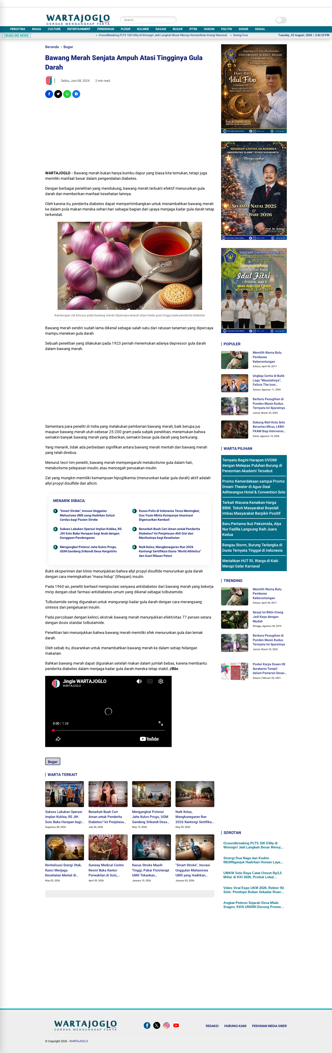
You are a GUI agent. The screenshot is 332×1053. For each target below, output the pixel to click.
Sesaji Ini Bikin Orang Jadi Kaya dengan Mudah (268, 616)
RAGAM (161, 29)
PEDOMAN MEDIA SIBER (269, 1026)
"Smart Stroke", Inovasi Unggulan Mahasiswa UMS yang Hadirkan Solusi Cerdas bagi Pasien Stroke (87, 515)
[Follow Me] (156, 1029)
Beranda (52, 47)
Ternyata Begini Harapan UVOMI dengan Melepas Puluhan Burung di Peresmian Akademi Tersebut (252, 465)
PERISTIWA (17, 29)
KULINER (143, 29)
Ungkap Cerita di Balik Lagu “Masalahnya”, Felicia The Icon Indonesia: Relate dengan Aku (268, 380)
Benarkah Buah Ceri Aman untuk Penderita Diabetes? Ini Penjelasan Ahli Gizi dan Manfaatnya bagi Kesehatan (169, 533)
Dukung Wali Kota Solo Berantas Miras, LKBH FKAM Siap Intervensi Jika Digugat (269, 427)
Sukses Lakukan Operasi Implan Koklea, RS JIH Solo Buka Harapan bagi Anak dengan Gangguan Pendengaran (91, 533)
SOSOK (243, 29)
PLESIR (125, 29)
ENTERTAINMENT (79, 29)
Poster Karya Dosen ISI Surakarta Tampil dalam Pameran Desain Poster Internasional (269, 668)
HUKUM (209, 29)
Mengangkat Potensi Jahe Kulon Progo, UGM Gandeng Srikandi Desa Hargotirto (88, 549)
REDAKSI (212, 1026)
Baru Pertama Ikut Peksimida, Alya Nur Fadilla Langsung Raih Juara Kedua (251, 529)
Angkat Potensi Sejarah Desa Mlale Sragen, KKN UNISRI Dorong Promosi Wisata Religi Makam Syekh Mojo (253, 905)
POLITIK (226, 29)
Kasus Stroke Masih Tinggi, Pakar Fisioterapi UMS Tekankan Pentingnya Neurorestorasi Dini (150, 870)
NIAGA (36, 29)
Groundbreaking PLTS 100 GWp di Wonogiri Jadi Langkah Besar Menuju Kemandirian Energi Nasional (130, 35)
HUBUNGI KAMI (235, 1026)
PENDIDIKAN (105, 29)
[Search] (172, 20)
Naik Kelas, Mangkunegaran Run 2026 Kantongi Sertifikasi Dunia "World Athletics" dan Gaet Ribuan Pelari (170, 551)
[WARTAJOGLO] (78, 23)
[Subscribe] (176, 1029)
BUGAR (177, 29)
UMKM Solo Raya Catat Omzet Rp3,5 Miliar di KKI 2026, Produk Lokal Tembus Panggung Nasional (252, 875)
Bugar (68, 47)
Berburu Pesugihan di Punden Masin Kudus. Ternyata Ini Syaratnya (269, 403)
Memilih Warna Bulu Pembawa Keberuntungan (267, 357)
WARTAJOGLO (78, 1041)
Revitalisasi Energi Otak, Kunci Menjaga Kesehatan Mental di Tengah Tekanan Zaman (63, 870)
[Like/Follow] (147, 1029)
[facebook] (49, 94)
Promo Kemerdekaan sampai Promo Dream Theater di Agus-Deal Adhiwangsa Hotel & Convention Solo (253, 486)
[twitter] (58, 94)
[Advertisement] (129, 134)
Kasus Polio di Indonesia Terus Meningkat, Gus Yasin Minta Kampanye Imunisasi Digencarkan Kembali (169, 515)
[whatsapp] (67, 94)
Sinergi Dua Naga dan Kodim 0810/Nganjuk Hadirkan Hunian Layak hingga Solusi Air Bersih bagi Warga (252, 860)
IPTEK (193, 29)
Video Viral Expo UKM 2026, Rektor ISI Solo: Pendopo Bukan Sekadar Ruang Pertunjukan (253, 890)
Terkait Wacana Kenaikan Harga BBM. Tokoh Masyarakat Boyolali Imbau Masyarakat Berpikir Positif (251, 508)
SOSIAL (260, 29)
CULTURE (54, 29)
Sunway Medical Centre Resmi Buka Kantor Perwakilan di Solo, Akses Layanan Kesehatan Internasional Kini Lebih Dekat (107, 870)
